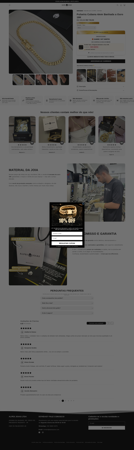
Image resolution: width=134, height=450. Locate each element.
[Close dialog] (83, 203)
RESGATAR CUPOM (67, 243)
